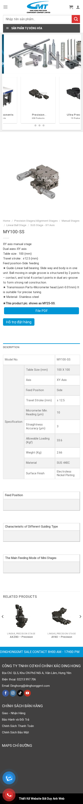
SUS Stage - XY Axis (42, 225)
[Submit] (76, 19)
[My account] (78, 7)
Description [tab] (11, 347)
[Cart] (71, 7)
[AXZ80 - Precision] (21, 616)
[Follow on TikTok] (20, 693)
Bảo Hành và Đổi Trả (15, 719)
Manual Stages (70, 220)
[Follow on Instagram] (13, 693)
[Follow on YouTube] (27, 693)
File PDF (41, 311)
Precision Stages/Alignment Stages (36, 220)
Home (6, 220)
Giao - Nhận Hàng (13, 713)
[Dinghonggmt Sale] (38, 7)
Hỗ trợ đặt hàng (18, 322)
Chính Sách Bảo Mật (15, 732)
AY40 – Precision (61, 636)
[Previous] (5, 101)
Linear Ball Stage (16, 225)
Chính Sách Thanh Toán (18, 726)
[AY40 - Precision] (62, 616)
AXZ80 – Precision (21, 636)
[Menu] (5, 7)
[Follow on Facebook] (5, 693)
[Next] (80, 624)
